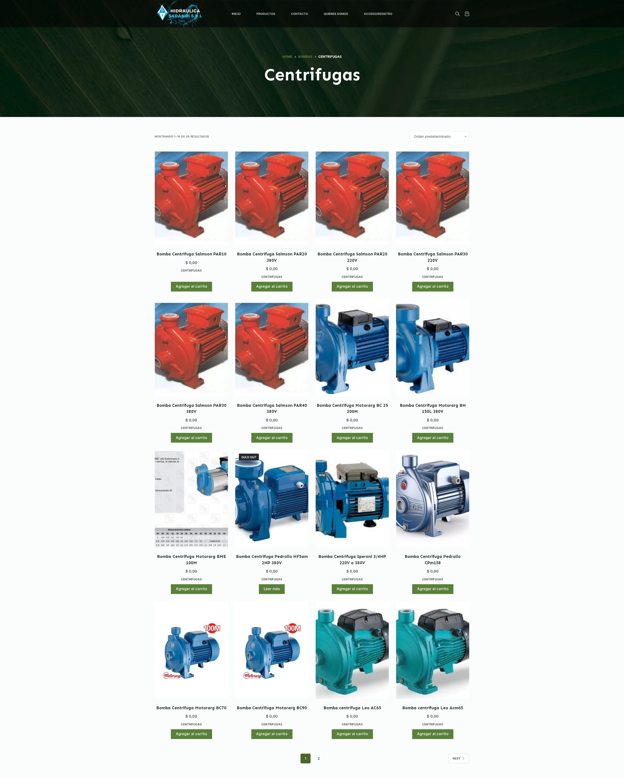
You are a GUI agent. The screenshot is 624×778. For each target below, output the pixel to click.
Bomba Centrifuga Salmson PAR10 (191, 254)
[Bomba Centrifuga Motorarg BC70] (191, 650)
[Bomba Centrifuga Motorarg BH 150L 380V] (432, 347)
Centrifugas (191, 270)
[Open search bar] (457, 14)
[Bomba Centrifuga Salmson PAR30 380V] (191, 347)
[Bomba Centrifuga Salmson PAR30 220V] (432, 196)
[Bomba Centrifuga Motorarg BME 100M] (191, 498)
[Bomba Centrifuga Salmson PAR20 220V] (352, 196)
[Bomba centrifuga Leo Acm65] (432, 650)
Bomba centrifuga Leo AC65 (352, 707)
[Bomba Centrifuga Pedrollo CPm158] (432, 498)
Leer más (272, 588)
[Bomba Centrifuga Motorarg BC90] (271, 650)
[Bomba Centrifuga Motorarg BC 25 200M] (352, 347)
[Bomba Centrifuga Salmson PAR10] (191, 196)
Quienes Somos (336, 14)
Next (456, 758)
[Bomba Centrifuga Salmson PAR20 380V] (271, 196)
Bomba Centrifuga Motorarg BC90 (272, 707)
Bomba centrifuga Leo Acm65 (432, 707)
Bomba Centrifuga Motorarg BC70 (191, 707)
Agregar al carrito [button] (191, 286)
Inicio (236, 14)
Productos (265, 14)
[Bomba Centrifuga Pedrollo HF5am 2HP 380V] (271, 498)
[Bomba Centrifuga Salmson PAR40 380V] (271, 347)
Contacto (299, 14)
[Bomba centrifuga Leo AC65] (352, 650)
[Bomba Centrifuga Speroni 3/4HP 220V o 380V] (352, 498)
